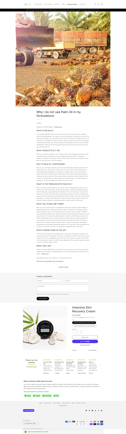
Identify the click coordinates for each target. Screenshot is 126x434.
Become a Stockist (81, 403)
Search (41, 403)
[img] (31, 365)
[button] (39, 4)
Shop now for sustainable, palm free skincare (50, 261)
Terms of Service (66, 403)
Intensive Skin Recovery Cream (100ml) (84, 326)
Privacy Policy (56, 403)
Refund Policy (47, 403)
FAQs (73, 403)
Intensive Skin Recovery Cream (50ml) (84, 322)
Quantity (74, 329)
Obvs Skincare (30, 428)
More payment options (85, 344)
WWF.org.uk (58, 127)
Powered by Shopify (37, 428)
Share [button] (39, 123)
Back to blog (64, 267)
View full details (92, 350)
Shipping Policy (63, 405)
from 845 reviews (31, 366)
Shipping (81, 317)
